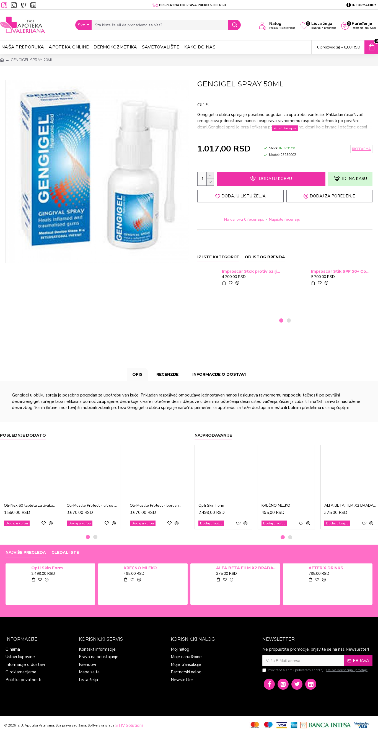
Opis (137, 374)
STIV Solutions (129, 725)
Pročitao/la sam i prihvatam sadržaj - (317, 670)
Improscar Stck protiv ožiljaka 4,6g (251, 271)
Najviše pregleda (26, 552)
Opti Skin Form (211, 505)
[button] (281, 320)
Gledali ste (65, 552)
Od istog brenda (265, 257)
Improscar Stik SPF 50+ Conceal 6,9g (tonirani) (341, 271)
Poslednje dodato (23, 435)
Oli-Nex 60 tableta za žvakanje (30, 505)
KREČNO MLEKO (276, 505)
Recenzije (167, 374)
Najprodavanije (213, 435)
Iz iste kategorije (218, 257)
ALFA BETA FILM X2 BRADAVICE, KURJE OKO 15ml (350, 505)
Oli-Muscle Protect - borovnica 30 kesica (156, 505)
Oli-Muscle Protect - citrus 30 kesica (92, 505)
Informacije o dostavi (219, 374)
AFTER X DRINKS (326, 567)
